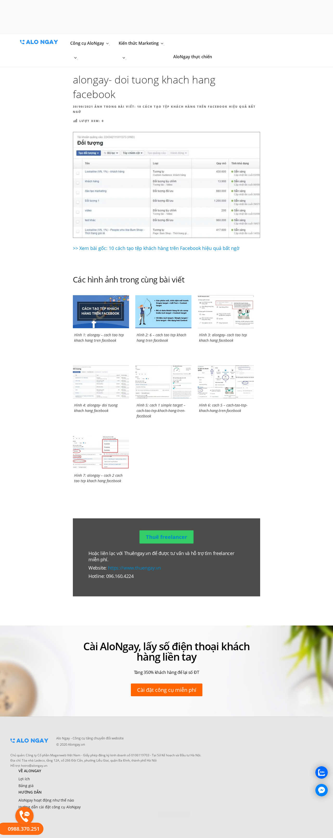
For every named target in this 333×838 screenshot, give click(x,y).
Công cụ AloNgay (87, 43)
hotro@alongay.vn (34, 765)
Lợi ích (24, 778)
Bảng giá (26, 785)
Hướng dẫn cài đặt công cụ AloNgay (49, 806)
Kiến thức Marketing (139, 43)
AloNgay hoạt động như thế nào (46, 800)
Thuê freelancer (166, 536)
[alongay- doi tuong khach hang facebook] (166, 185)
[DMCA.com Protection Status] (174, 814)
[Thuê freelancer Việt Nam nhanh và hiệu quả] (29, 744)
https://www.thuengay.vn (134, 568)
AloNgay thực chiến (192, 57)
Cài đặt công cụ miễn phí (166, 689)
